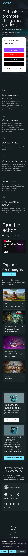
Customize (21, 551)
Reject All (12, 551)
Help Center (14, 529)
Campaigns (14, 527)
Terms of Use (14, 532)
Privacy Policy (14, 535)
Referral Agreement (14, 537)
